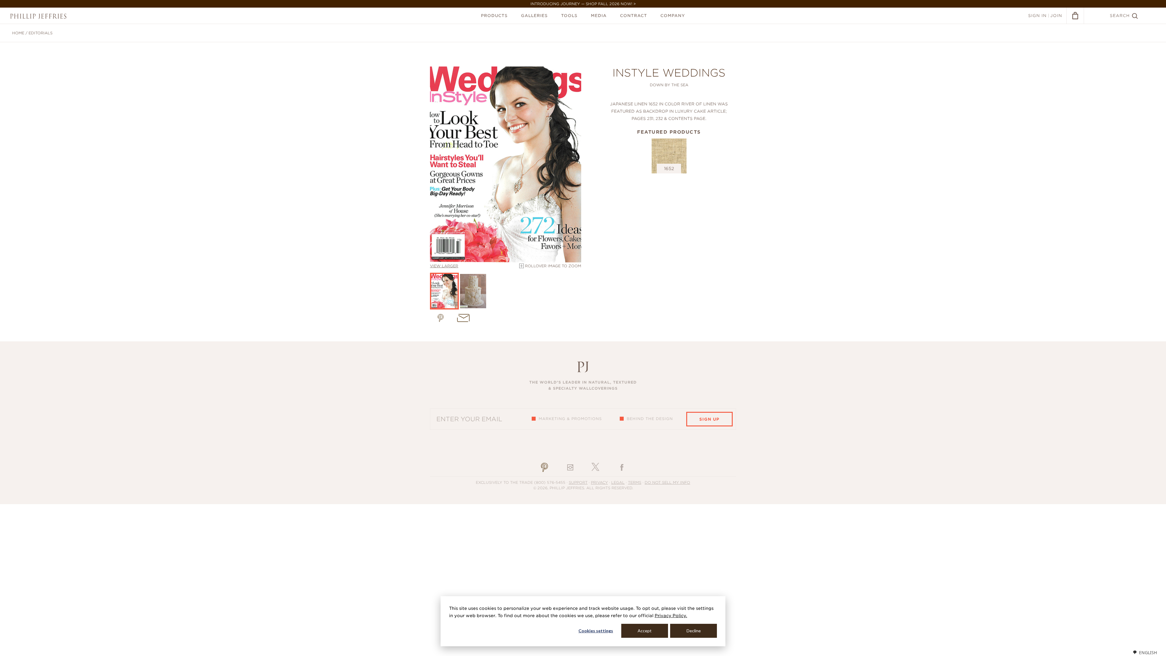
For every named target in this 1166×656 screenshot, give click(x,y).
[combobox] (1145, 652)
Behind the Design (650, 419)
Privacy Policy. (671, 615)
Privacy (599, 482)
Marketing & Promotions (570, 419)
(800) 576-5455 (549, 482)
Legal (618, 482)
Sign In (1037, 15)
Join (1056, 15)
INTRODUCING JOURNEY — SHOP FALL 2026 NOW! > (583, 4)
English (1148, 652)
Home (18, 33)
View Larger (444, 266)
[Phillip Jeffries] (38, 16)
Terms (634, 482)
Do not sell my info (667, 482)
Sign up (709, 419)
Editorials (41, 33)
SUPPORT (578, 482)
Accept (645, 630)
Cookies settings (595, 630)
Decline (694, 630)
